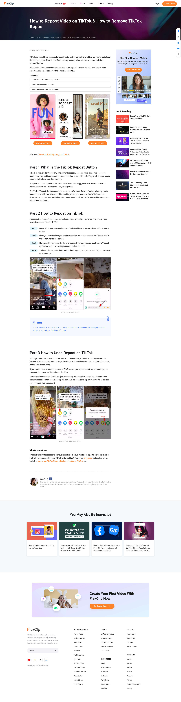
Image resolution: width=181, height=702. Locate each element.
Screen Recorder (107, 647)
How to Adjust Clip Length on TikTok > (54, 154)
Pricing (110, 4)
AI (82, 4)
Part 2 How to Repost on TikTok (43, 85)
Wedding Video (79, 655)
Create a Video (169, 4)
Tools (91, 4)
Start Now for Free (133, 70)
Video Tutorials (132, 647)
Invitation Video (79, 668)
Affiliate (129, 668)
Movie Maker (78, 680)
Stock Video (105, 684)
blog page (88, 458)
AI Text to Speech (107, 634)
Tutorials (130, 642)
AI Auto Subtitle (106, 638)
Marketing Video (79, 638)
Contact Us (131, 638)
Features (104, 688)
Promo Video (78, 634)
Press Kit (130, 676)
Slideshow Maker (80, 672)
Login (157, 4)
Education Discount (133, 684)
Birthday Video (79, 663)
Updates (130, 663)
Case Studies (106, 668)
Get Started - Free (101, 606)
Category (104, 676)
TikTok (44, 38)
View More (77, 684)
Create (72, 4)
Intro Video (77, 651)
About (129, 659)
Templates (58, 4)
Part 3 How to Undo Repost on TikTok (45, 89)
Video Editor (78, 676)
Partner (129, 672)
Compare (104, 672)
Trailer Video (78, 647)
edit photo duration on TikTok (71, 461)
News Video (78, 642)
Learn (100, 4)
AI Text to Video (107, 642)
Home (32, 38)
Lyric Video (77, 659)
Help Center (131, 634)
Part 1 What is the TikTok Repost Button (46, 80)
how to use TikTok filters (48, 461)
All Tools (104, 651)
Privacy (129, 688)
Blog (103, 663)
